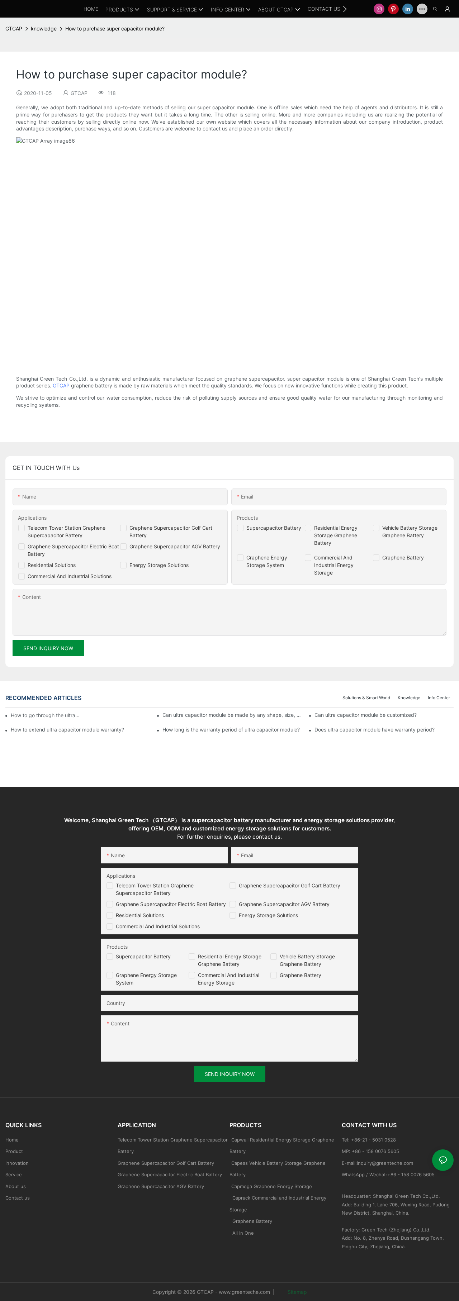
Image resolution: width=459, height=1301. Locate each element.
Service (13, 1174)
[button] (345, 9)
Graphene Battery (403, 557)
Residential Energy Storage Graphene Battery (336, 535)
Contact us (17, 1198)
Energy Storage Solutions (159, 565)
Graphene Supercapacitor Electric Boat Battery (171, 904)
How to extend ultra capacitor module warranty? (67, 729)
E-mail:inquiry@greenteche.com (378, 1163)
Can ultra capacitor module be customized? (365, 715)
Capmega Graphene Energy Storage (271, 1186)
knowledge (44, 28)
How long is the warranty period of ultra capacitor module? (231, 729)
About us (15, 1186)
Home (12, 1140)
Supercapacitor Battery (273, 528)
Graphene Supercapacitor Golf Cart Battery (289, 885)
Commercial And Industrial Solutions (70, 576)
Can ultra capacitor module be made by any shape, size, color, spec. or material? (232, 715)
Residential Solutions (52, 565)
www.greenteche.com (244, 1292)
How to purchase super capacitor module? (115, 28)
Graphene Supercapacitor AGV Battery (174, 546)
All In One (243, 1233)
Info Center (439, 697)
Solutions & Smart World (366, 697)
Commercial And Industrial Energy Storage (334, 565)
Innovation (17, 1163)
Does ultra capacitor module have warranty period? (374, 729)
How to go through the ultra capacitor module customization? (45, 715)
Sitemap (296, 1292)
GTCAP (13, 28)
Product (14, 1151)
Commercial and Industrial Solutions (158, 926)
